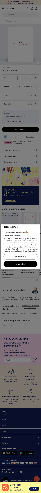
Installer (34, 489)
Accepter (20, 264)
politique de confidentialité (25, 251)
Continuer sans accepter (12, 236)
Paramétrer (20, 256)
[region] (20, 246)
